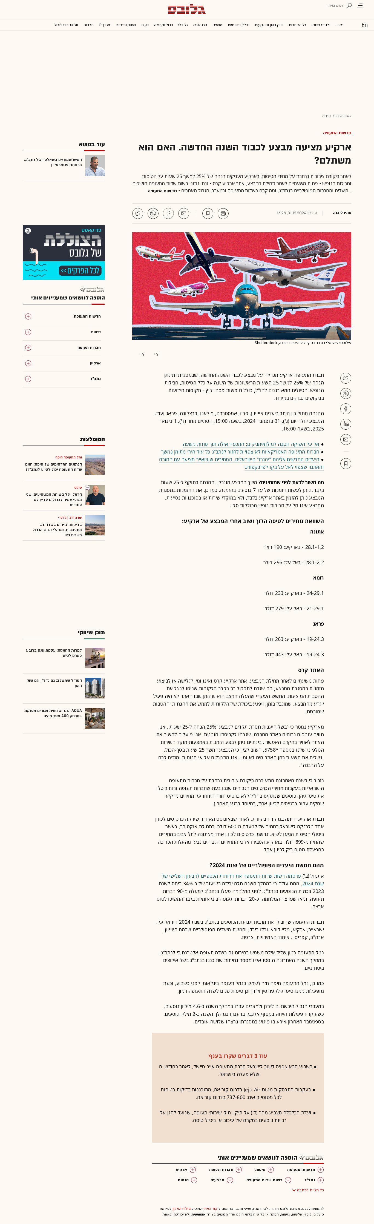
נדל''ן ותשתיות (238, 25)
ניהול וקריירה (163, 25)
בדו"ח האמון (182, 1208)
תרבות (89, 25)
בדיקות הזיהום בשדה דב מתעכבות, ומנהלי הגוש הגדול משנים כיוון (57, 530)
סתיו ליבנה (342, 213)
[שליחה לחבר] (183, 213)
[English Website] (364, 24)
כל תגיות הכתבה (310, 1190)
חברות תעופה (221, 1169)
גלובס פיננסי (321, 25)
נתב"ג (309, 1180)
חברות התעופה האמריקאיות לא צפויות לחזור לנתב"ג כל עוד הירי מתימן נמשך (240, 451)
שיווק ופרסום (126, 25)
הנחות (183, 1180)
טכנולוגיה (200, 25)
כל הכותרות (297, 25)
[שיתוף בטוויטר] (137, 213)
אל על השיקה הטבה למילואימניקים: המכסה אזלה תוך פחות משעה (251, 444)
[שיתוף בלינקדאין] (345, 424)
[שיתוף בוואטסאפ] (153, 213)
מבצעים (218, 1180)
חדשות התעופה (337, 133)
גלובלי (183, 25)
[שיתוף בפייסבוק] (168, 213)
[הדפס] (223, 213)
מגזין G (104, 25)
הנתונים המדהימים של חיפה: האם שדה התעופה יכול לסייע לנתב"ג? (53, 467)
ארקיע (181, 1169)
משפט (217, 25)
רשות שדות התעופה (264, 1180)
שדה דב (75, 517)
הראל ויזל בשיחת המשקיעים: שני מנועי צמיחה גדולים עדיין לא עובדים (54, 499)
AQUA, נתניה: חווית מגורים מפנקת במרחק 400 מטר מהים (53, 713)
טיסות (260, 1169)
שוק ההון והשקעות (269, 25)
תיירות (326, 115)
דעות (145, 25)
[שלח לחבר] (345, 439)
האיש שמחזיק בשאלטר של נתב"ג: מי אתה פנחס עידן (53, 162)
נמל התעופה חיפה (68, 457)
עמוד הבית (343, 115)
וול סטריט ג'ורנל (66, 25)
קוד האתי (210, 1208)
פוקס (78, 487)
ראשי (340, 25)
